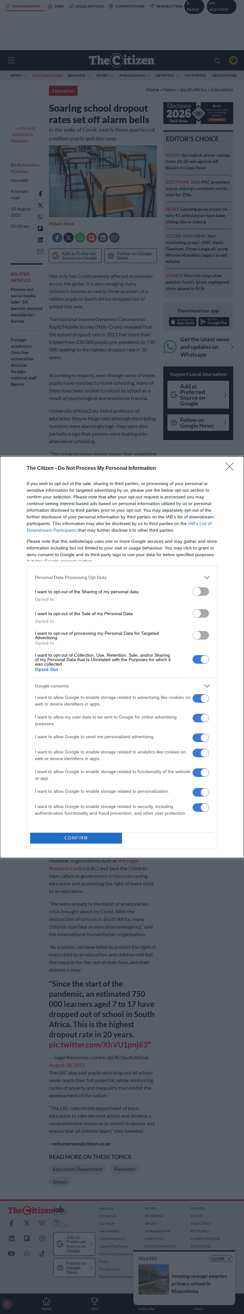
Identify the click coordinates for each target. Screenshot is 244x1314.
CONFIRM (76, 838)
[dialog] (122, 657)
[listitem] (122, 577)
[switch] (201, 591)
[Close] (232, 469)
